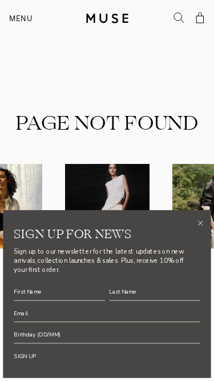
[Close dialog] (200, 223)
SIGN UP (24, 356)
